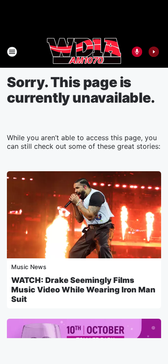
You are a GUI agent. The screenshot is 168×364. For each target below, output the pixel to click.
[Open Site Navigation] (12, 52)
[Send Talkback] (137, 52)
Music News (29, 266)
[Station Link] (84, 52)
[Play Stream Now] (154, 52)
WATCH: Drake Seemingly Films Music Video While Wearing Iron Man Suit (83, 290)
